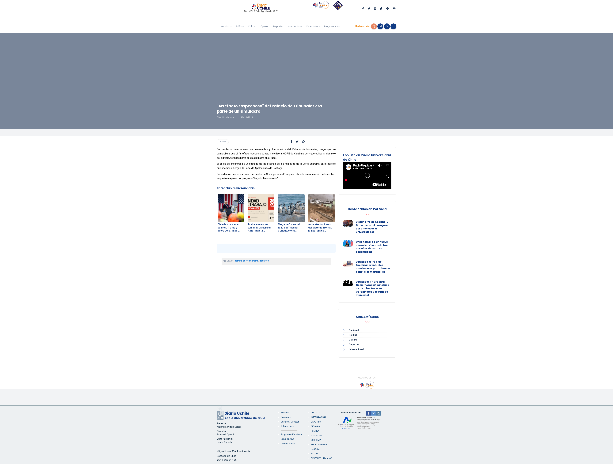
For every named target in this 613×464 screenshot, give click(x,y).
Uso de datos (288, 443)
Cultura (252, 26)
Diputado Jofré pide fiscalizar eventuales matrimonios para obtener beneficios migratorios (373, 266)
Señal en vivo (287, 439)
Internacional (295, 26)
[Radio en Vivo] (374, 26)
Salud (314, 453)
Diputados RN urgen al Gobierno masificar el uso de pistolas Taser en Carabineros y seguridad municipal (372, 288)
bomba (238, 260)
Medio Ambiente (319, 444)
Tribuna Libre (287, 426)
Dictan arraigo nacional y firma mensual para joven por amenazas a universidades (372, 227)
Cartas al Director (290, 421)
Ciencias (315, 426)
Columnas (286, 417)
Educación (316, 435)
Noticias (225, 26)
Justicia (222, 141)
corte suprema (250, 260)
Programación (332, 26)
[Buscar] (387, 26)
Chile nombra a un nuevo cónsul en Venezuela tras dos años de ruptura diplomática (372, 247)
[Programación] (380, 26)
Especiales (312, 26)
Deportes (278, 26)
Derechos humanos (321, 458)
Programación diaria (291, 434)
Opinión (265, 26)
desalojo (264, 260)
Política (240, 26)
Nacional (354, 330)
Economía (316, 440)
